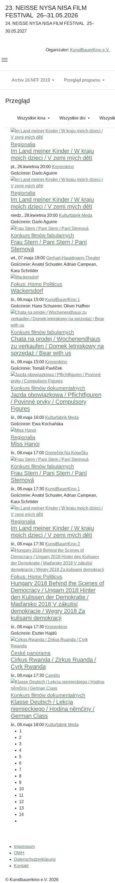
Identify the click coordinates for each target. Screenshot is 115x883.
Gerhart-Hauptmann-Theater (73, 258)
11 (21, 795)
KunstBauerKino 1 (62, 299)
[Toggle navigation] (4, 59)
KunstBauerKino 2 (62, 544)
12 (21, 801)
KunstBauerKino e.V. (90, 50)
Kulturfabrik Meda (75, 215)
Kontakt (21, 865)
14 (21, 814)
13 (21, 808)
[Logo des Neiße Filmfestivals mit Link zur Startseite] (57, 41)
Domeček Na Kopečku (66, 452)
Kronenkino (63, 166)
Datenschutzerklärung (35, 859)
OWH (19, 853)
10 (21, 788)
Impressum (24, 846)
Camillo (52, 675)
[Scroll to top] (103, 871)
